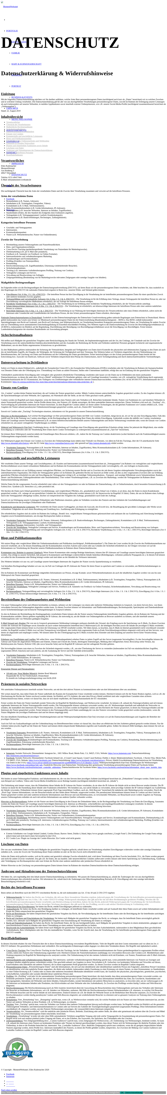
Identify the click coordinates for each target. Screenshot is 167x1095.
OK (122, 1093)
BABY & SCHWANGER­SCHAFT (26, 64)
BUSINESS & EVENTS (21, 97)
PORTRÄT (16, 86)
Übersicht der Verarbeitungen (18, 124)
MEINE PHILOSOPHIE (21, 119)
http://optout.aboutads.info (100, 443)
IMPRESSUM (17, 163)
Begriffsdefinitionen (14, 155)
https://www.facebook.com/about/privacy (88, 760)
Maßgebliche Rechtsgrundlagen (19, 127)
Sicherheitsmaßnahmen (15, 129)
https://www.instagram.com (119, 753)
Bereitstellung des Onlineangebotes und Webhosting (27, 141)
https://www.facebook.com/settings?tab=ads (24, 765)
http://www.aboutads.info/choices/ (15, 443)
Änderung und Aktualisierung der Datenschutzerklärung (29, 150)
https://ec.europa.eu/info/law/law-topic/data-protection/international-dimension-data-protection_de (53, 382)
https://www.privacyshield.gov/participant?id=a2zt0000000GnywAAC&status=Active (62, 763)
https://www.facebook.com (40, 760)
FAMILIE (15, 53)
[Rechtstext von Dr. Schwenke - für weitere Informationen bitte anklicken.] (17, 1065)
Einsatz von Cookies (14, 134)
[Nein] (144, 1093)
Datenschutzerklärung (133, 1093)
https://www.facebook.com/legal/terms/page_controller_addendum (33, 767)
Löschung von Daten (15, 148)
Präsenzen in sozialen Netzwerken (20, 143)
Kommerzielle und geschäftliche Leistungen (24, 136)
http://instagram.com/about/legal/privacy (22, 755)
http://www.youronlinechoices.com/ (59, 443)
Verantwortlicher (13, 122)
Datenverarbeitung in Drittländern (20, 131)
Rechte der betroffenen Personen (19, 153)
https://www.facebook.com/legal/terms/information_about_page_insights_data (130, 767)
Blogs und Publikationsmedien (18, 138)
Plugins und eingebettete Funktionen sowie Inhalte (27, 145)
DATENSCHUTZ (19, 175)
